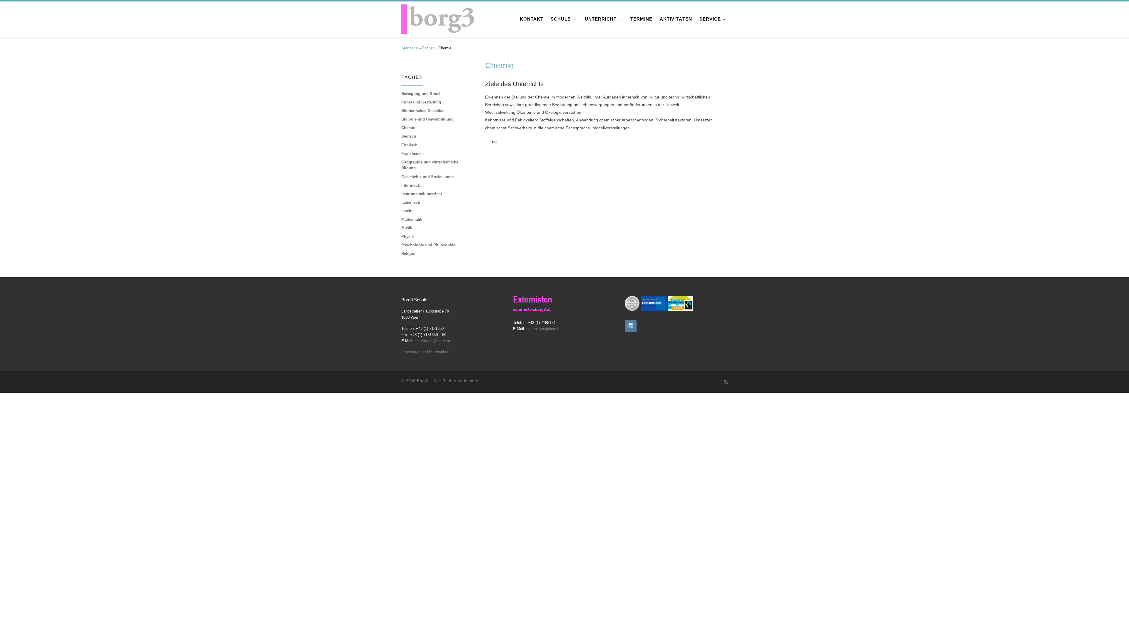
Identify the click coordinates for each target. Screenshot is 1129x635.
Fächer (428, 48)
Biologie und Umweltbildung (427, 119)
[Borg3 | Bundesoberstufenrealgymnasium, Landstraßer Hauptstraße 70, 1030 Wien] (438, 17)
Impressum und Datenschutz (425, 352)
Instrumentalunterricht (421, 194)
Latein (406, 211)
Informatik (410, 185)
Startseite (409, 48)
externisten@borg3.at (544, 329)
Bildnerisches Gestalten (423, 110)
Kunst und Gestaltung (421, 102)
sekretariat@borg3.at (432, 341)
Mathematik (411, 219)
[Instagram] (631, 326)
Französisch (412, 153)
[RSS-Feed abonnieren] (726, 382)
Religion (409, 253)
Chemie (408, 128)
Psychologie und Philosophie (428, 245)
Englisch (409, 145)
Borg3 (422, 381)
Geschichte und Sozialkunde (427, 177)
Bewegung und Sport (420, 93)
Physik (407, 236)
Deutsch (408, 136)
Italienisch (410, 202)
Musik (406, 228)
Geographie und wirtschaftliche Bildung (429, 165)
